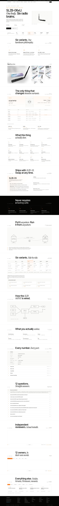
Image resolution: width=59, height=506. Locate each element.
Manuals (33, 498)
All (9, 484)
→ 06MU (10, 286)
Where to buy (8, 28)
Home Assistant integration (27, 502)
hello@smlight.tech (8, 502)
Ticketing (33, 501)
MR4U (23, 458)
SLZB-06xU (18, 501)
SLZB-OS (25, 498)
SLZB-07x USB (18, 502)
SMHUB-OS (26, 499)
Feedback (47, 501)
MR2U (17, 458)
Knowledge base (33, 499)
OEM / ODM (40, 498)
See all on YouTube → (49, 444)
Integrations (31, 484)
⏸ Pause (29, 444)
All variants (10, 458)
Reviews (20, 484)
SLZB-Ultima (18, 499)
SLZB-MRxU (18, 500)
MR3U (20, 458)
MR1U (14, 458)
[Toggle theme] (46, 2)
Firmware (23, 484)
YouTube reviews (48, 500)
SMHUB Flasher (26, 500)
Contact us (47, 502)
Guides (12, 484)
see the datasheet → (49, 0)
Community (16, 484)
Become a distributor (41, 499)
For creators (40, 500)
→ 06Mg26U (38, 286)
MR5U (26, 458)
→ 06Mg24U (24, 286)
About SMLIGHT (47, 498)
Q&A (32, 500)
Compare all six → (14, 28)
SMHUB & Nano (18, 498)
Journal (47, 499)
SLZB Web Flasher (26, 501)
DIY (27, 484)
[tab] (18, 33)
